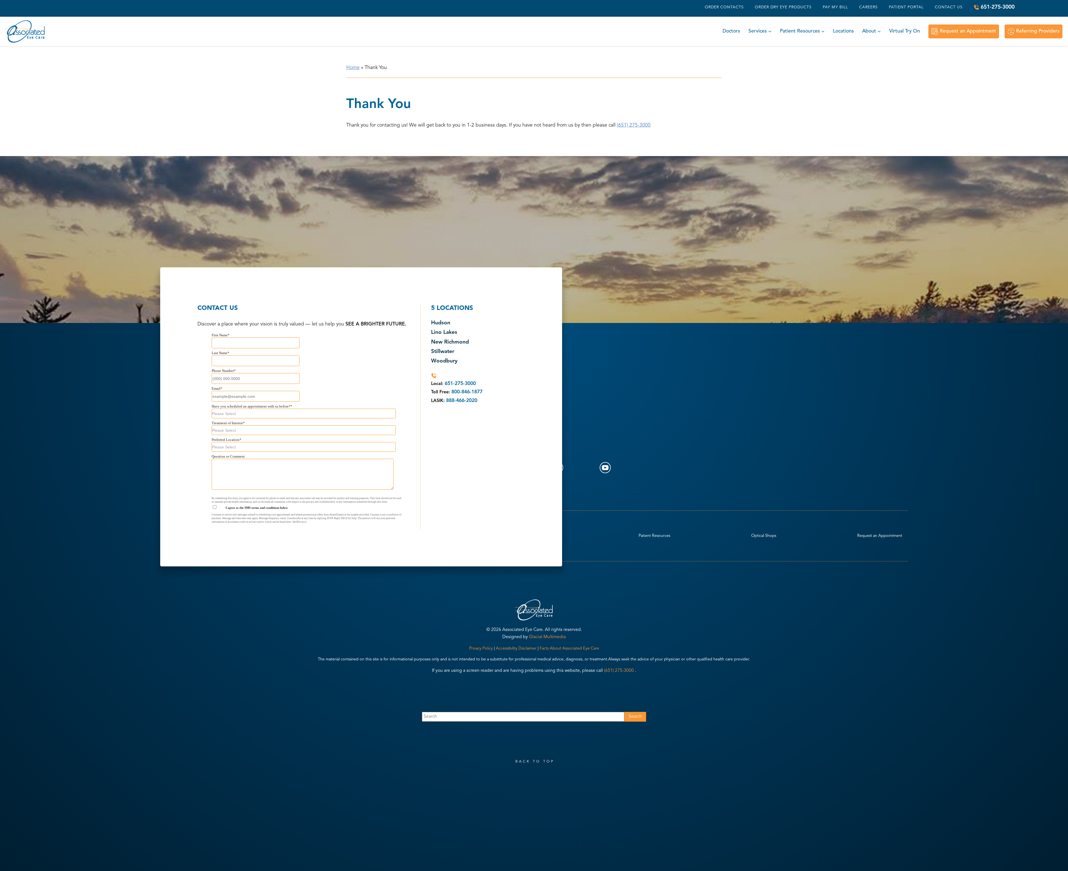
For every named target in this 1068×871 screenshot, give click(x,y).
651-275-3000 (998, 7)
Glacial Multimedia (547, 637)
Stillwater (442, 351)
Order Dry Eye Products (783, 7)
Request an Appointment (968, 31)
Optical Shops (763, 536)
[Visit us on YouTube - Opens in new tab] (605, 467)
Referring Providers (1038, 31)
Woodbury (444, 361)
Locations (843, 31)
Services (757, 31)
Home (353, 67)
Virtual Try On (904, 31)
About (869, 31)
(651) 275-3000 (634, 125)
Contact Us (949, 7)
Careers (868, 7)
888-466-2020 (461, 400)
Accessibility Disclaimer (516, 649)
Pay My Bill (835, 7)
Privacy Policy (481, 649)
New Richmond (450, 342)
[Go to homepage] (25, 31)
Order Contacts (724, 7)
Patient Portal (906, 7)
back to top (534, 761)
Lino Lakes (444, 332)
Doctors (731, 31)
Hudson (440, 323)
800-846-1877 (467, 392)
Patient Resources (800, 31)
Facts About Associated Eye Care (569, 649)
